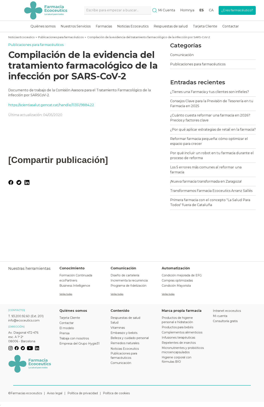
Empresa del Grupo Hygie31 (79, 343)
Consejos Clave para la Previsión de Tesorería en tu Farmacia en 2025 (211, 103)
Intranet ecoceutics (227, 311)
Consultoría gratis (225, 321)
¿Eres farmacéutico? (237, 10)
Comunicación (182, 55)
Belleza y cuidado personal (130, 338)
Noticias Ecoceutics (132, 26)
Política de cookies (116, 393)
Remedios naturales (125, 343)
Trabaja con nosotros (74, 338)
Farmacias (104, 26)
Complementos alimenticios (182, 332)
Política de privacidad (82, 393)
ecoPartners (68, 280)
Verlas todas (65, 294)
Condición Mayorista (176, 285)
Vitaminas (118, 328)
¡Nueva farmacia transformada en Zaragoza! (206, 181)
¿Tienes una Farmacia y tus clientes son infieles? (209, 92)
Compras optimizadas (177, 280)
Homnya (187, 10)
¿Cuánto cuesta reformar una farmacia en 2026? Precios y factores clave (210, 117)
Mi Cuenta (166, 10)
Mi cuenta (220, 316)
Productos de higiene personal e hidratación (177, 320)
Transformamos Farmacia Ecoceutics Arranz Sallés (211, 191)
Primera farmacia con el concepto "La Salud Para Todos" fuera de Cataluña (210, 202)
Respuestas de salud (171, 26)
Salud (114, 322)
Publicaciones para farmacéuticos (61, 37)
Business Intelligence (74, 285)
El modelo (66, 328)
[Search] (154, 10)
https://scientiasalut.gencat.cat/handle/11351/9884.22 (51, 105)
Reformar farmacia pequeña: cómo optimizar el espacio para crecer (209, 141)
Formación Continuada (75, 275)
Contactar (230, 26)
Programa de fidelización (128, 285)
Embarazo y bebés (124, 333)
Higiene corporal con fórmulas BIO (176, 359)
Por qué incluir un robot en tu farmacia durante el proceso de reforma (212, 155)
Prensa (64, 333)
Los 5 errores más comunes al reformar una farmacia (206, 169)
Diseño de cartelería (125, 275)
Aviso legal (54, 393)
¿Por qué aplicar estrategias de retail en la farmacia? (213, 129)
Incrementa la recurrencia (129, 280)
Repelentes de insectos (179, 343)
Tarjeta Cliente (205, 26)
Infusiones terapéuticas (178, 337)
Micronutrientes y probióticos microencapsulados (183, 350)
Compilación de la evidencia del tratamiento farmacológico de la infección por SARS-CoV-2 (148, 37)
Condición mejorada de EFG (182, 275)
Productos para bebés (177, 327)
